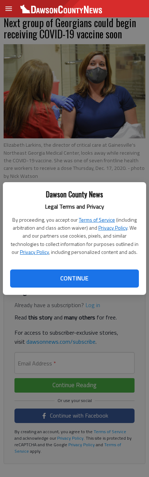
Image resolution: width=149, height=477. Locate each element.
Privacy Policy (112, 227)
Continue (74, 278)
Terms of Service (97, 219)
